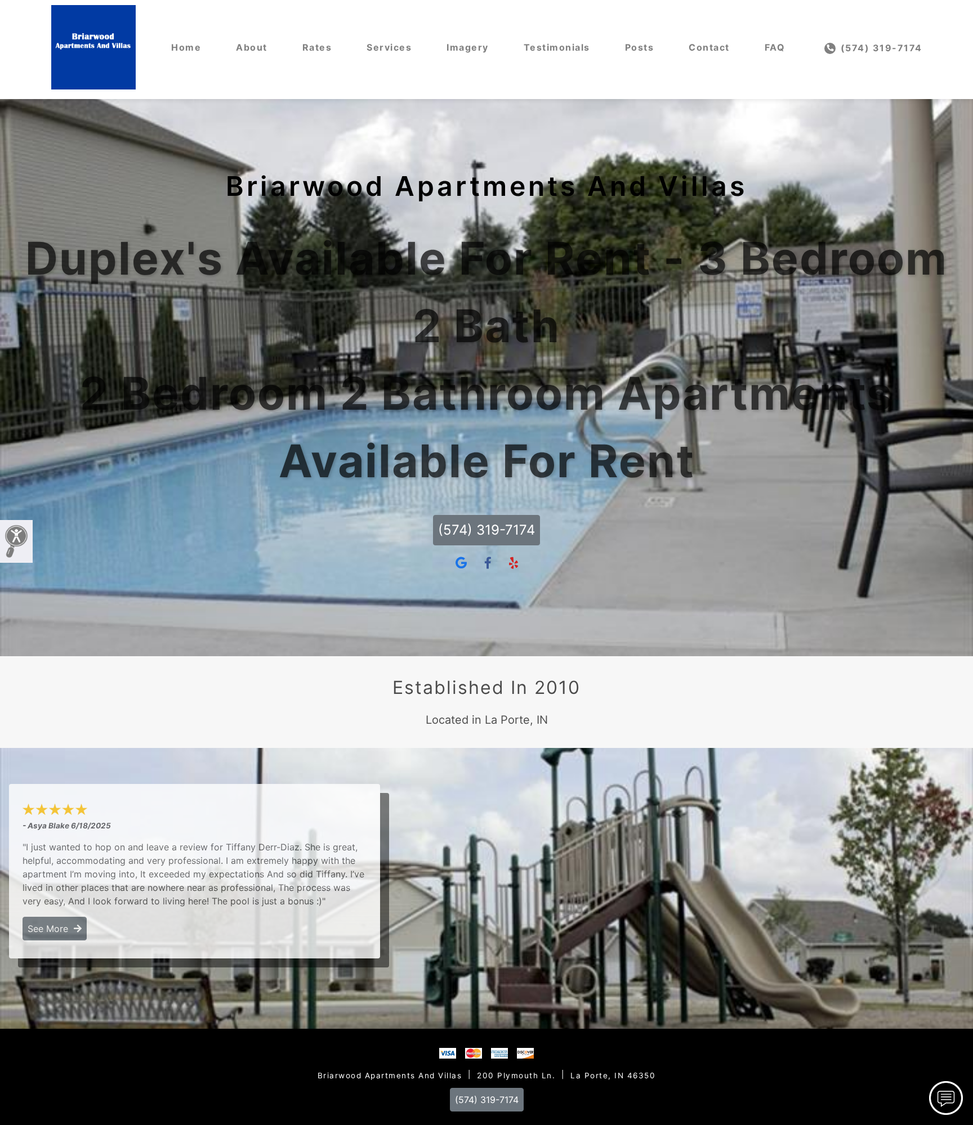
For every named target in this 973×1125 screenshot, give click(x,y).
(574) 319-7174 (879, 47)
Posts (639, 47)
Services (389, 47)
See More (51, 928)
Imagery (468, 47)
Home (186, 47)
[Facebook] (488, 563)
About (251, 47)
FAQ (775, 47)
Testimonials (557, 47)
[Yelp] (513, 563)
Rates (317, 47)
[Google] (461, 563)
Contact (709, 47)
